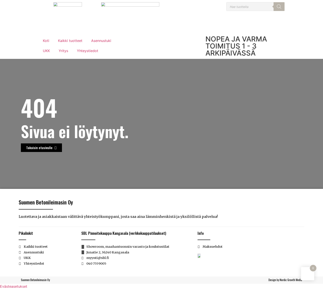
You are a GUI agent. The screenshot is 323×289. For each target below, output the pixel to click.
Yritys (63, 51)
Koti (46, 40)
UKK (46, 51)
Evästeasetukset (13, 286)
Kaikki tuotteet (70, 40)
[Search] (279, 6)
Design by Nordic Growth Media (285, 280)
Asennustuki (101, 40)
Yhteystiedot (87, 51)
